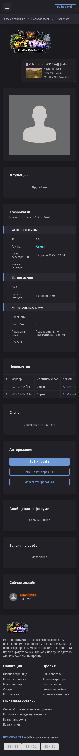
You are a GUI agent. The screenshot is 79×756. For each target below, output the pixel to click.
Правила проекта (14, 719)
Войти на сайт (65, 6)
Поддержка (11, 694)
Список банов (52, 684)
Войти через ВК (41, 472)
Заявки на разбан (54, 689)
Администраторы (54, 679)
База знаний (11, 724)
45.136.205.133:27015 (56, 76)
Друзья (19, 175)
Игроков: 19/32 (52, 72)
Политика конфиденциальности (24, 714)
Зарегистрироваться (39, 482)
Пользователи (40, 18)
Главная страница (14, 18)
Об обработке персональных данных (27, 709)
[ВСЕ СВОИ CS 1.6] (30, 41)
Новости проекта (14, 679)
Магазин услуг (12, 684)
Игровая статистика (56, 694)
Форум (7, 689)
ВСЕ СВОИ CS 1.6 (14, 737)
